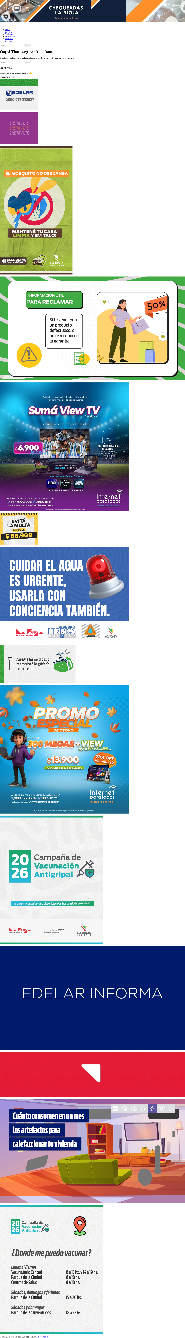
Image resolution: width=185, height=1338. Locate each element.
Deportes (8, 41)
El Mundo (9, 39)
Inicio (7, 30)
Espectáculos (10, 36)
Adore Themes (42, 1337)
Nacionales (9, 34)
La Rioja (8, 32)
